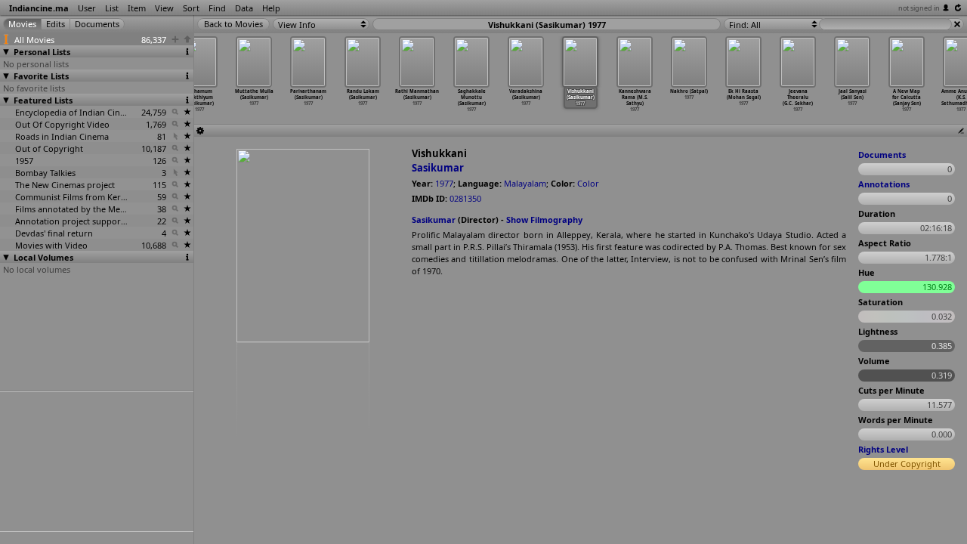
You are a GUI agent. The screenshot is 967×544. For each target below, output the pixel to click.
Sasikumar (438, 168)
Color (588, 183)
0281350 (465, 198)
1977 (444, 183)
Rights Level (883, 449)
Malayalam (525, 183)
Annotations (884, 184)
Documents (882, 154)
